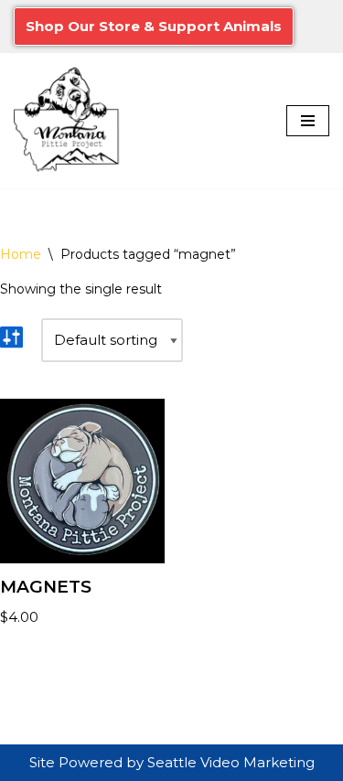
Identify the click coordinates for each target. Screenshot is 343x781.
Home (20, 254)
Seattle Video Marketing (231, 762)
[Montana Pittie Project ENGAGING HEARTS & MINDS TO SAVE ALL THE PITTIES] (68, 121)
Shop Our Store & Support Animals (154, 26)
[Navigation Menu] (307, 120)
